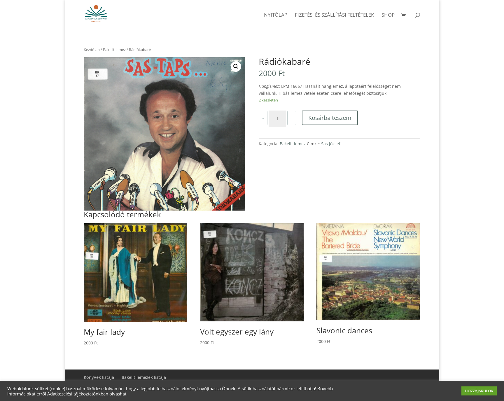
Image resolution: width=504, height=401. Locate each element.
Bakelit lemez (114, 49)
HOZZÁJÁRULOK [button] (479, 390)
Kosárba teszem (329, 118)
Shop (388, 15)
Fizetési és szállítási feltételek (334, 15)
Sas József (330, 143)
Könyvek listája (99, 377)
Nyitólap (275, 15)
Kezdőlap (92, 49)
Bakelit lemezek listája (144, 377)
